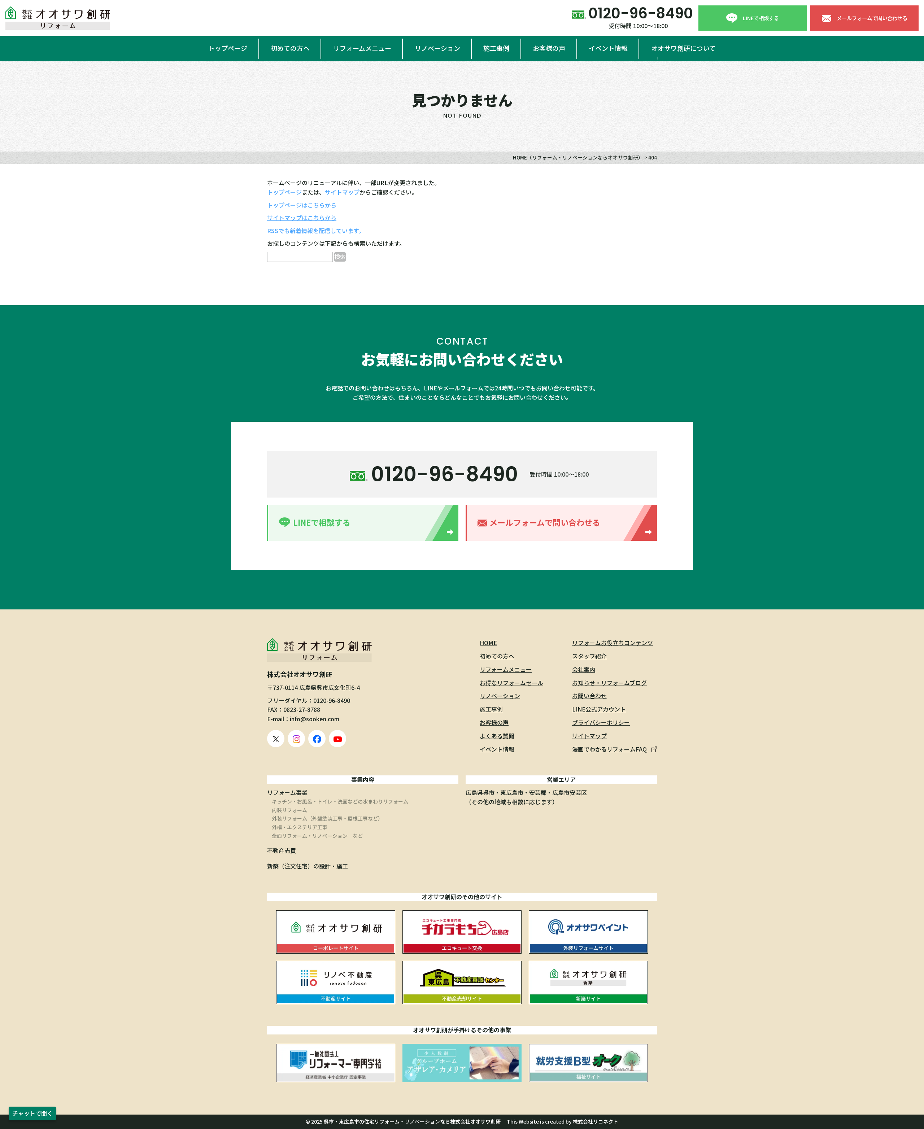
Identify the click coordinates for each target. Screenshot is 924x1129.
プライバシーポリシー (601, 722)
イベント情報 (608, 48)
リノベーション (437, 48)
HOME (488, 642)
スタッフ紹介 (589, 656)
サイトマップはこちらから (301, 217)
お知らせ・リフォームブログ (609, 682)
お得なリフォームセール (511, 682)
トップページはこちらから (301, 205)
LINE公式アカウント (599, 709)
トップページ (227, 48)
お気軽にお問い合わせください (462, 359)
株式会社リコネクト (595, 1121)
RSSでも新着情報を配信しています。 (315, 230)
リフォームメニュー (362, 48)
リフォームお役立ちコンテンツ (612, 642)
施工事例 (496, 48)
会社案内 (583, 669)
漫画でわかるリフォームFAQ (610, 749)
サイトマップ (342, 192)
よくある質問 (497, 735)
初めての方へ (290, 48)
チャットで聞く (32, 1113)
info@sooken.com (314, 718)
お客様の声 (549, 48)
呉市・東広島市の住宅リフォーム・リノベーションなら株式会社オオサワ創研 (412, 1121)
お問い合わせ (589, 695)
